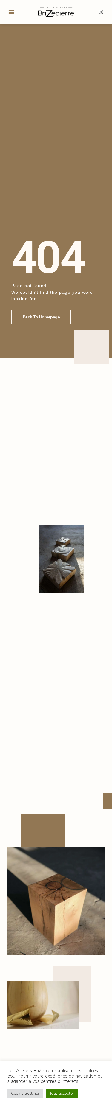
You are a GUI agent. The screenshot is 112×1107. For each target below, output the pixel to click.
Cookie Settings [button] (25, 1093)
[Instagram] (101, 12)
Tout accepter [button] (62, 1093)
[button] (11, 11)
